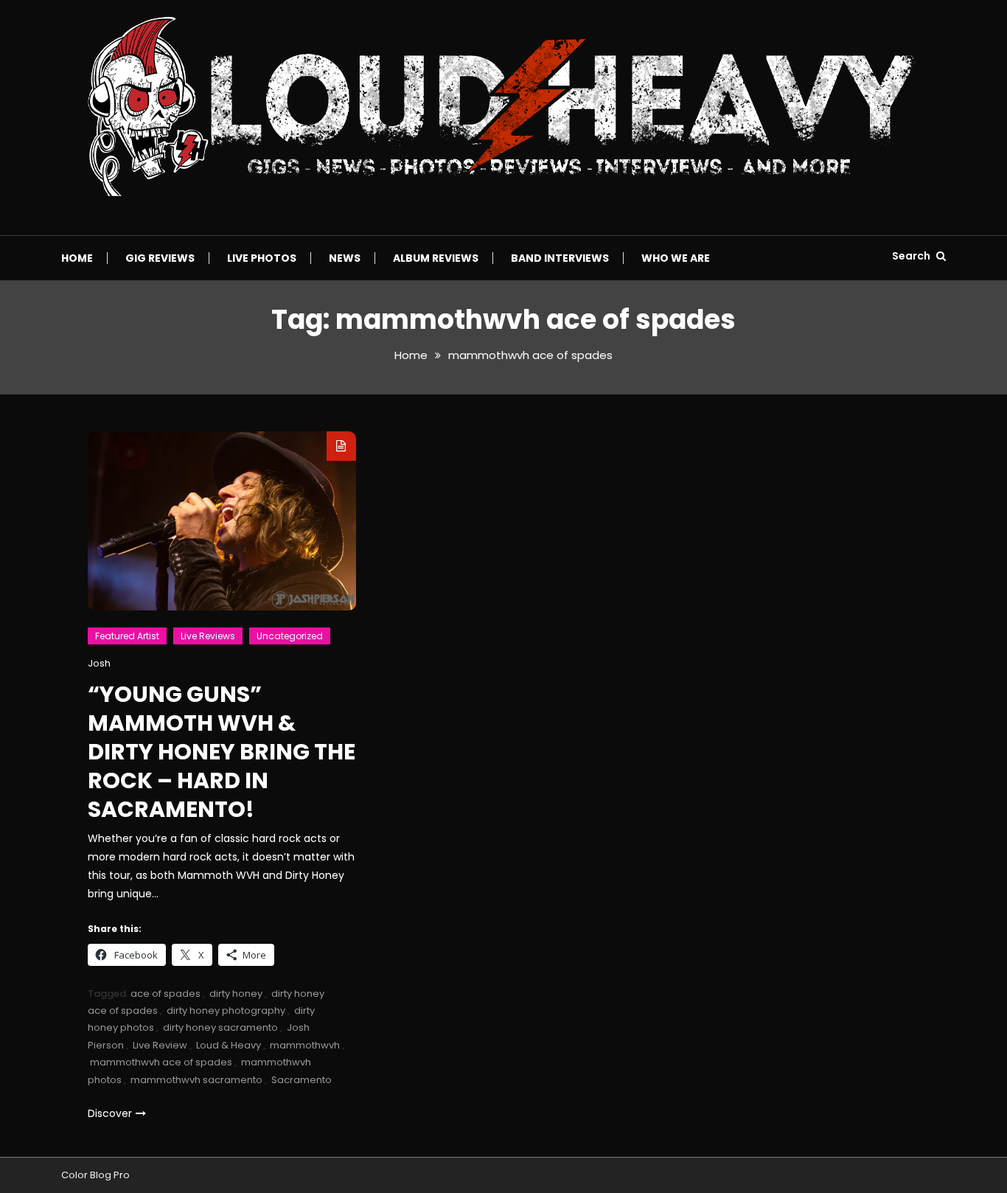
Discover (110, 1113)
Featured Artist (127, 636)
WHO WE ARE (675, 258)
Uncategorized (290, 636)
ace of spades (165, 994)
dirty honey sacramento (220, 1027)
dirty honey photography (226, 1011)
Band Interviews (560, 258)
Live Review (160, 1045)
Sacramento (301, 1080)
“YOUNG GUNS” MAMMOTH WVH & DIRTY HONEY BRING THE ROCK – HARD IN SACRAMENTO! (221, 751)
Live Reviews (208, 636)
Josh (99, 663)
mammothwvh (305, 1045)
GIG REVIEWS (160, 258)
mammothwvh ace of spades (161, 1062)
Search (912, 255)
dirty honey (235, 994)
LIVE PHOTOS (261, 258)
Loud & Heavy (228, 1045)
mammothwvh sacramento (196, 1080)
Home (77, 258)
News (344, 258)
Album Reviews (435, 258)
